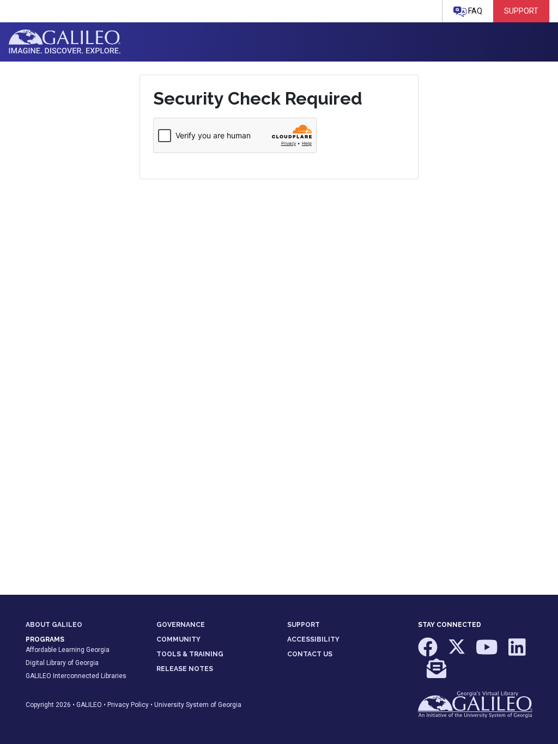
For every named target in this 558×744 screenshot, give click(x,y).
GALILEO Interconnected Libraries (76, 676)
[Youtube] (488, 652)
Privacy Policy (128, 705)
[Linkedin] (517, 652)
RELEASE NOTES (184, 669)
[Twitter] (457, 652)
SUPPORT (303, 625)
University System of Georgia (197, 705)
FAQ (474, 11)
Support (521, 11)
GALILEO (89, 705)
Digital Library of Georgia (62, 663)
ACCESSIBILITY (313, 639)
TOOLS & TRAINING (189, 654)
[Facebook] (428, 652)
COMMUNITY (178, 639)
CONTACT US (309, 654)
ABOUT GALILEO (54, 625)
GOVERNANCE (180, 625)
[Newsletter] (436, 674)
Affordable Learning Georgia (68, 650)
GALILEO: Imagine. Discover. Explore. (64, 42)
